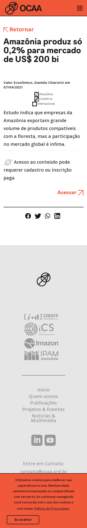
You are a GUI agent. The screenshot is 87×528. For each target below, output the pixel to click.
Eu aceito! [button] (23, 519)
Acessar (68, 192)
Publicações (43, 403)
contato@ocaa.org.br (43, 471)
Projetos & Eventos (43, 409)
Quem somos (43, 396)
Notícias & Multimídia (43, 418)
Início (43, 390)
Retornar (21, 29)
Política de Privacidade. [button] (52, 509)
